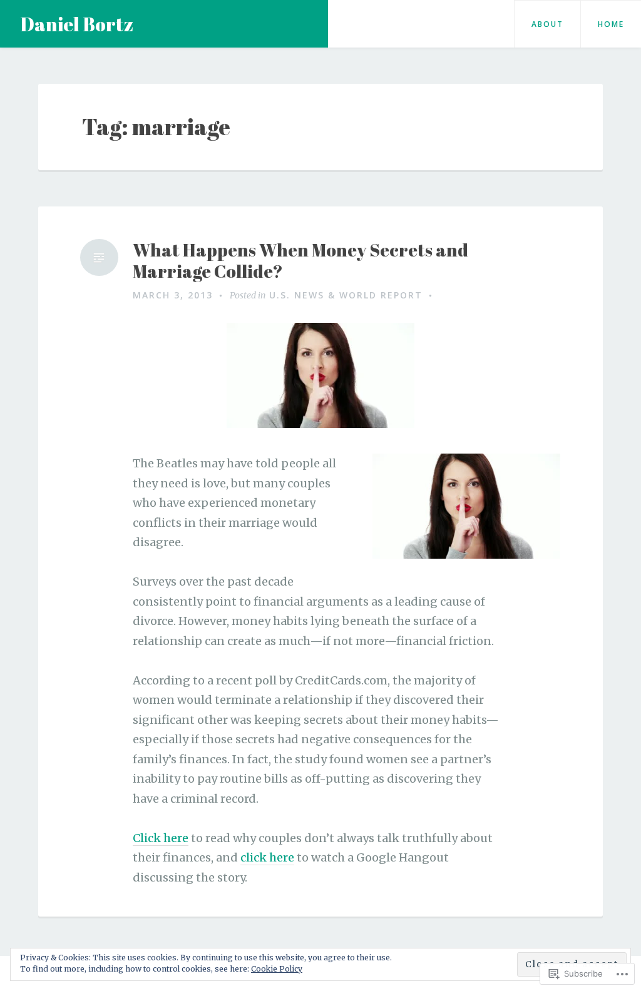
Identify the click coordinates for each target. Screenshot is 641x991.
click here (267, 857)
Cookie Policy (276, 968)
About (547, 24)
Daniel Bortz (76, 24)
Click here (160, 838)
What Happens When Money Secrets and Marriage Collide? (300, 261)
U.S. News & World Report (346, 295)
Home (611, 24)
